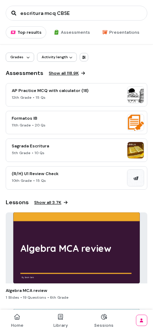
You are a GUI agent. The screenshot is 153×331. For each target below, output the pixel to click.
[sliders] (84, 57)
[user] (141, 320)
